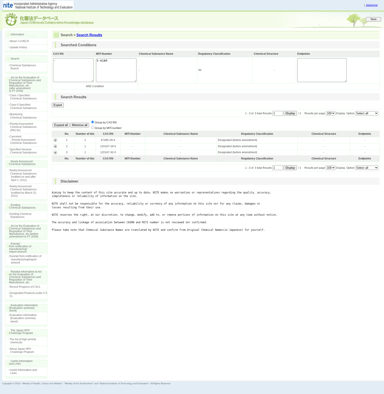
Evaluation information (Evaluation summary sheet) (23, 318)
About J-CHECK (19, 41)
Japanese (372, 5)
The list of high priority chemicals (23, 341)
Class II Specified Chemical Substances (23, 106)
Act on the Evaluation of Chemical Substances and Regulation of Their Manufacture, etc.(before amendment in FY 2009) (23, 231)
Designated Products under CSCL (28, 294)
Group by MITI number (108, 128)
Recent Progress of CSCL (25, 286)
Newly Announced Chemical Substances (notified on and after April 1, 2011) (23, 175)
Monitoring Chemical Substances (23, 116)
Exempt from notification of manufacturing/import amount (25, 259)
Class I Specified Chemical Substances (23, 97)
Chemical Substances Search (23, 67)
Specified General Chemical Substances (23, 151)
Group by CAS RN (106, 122)
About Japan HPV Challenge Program (22, 350)
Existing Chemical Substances (20, 215)
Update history (18, 47)
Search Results (89, 35)
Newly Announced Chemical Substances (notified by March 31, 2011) (23, 191)
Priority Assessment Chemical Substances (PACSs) (23, 127)
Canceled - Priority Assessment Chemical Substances (23, 140)
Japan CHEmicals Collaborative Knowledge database (56, 19)
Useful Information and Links (23, 371)
